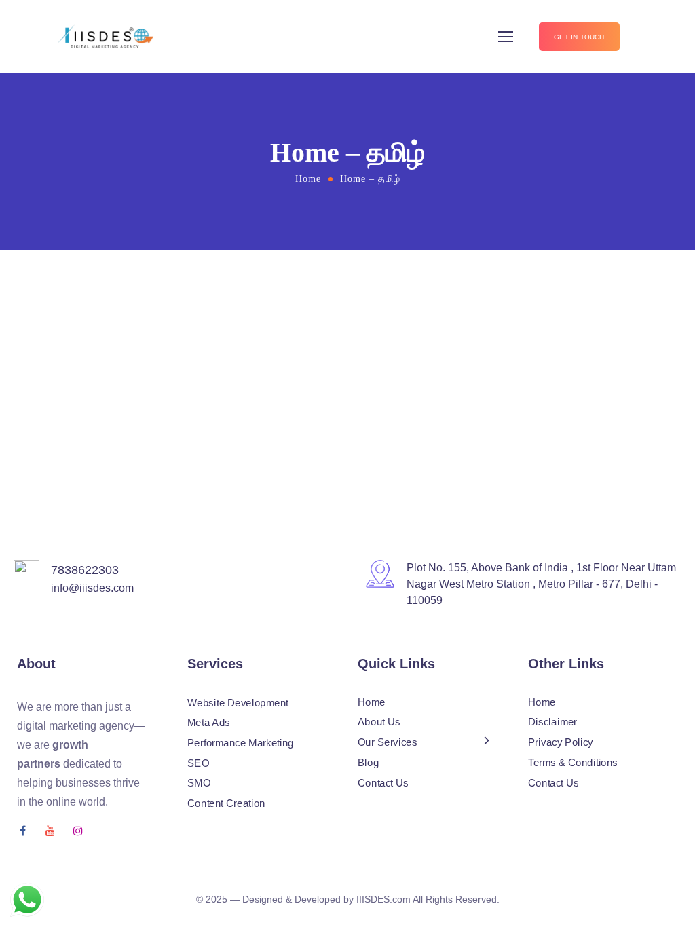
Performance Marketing (240, 743)
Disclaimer (552, 722)
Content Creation (226, 803)
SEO (198, 763)
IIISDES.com (383, 899)
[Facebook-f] (22, 830)
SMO (198, 783)
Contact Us (383, 782)
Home (308, 179)
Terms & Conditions (573, 762)
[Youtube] (50, 830)
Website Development (237, 703)
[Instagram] (78, 830)
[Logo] (101, 37)
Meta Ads (208, 722)
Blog (368, 762)
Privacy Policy (560, 742)
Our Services (387, 742)
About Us (379, 722)
